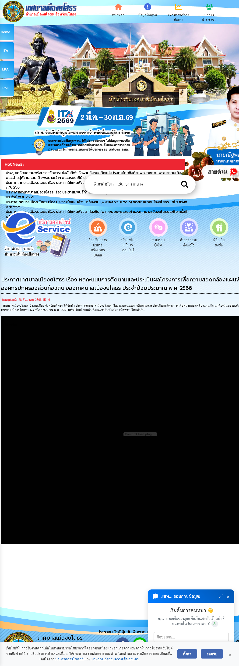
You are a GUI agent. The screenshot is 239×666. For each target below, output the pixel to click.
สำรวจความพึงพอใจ (163, 242)
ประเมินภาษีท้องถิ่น (224, 242)
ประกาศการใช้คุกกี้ (69, 659)
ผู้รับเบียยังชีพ (194, 242)
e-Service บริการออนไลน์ (103, 245)
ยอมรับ (212, 653)
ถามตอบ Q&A (133, 242)
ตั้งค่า (187, 653)
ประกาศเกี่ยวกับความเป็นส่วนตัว (115, 659)
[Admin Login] (214, 623)
